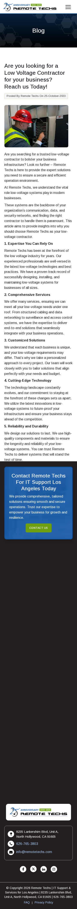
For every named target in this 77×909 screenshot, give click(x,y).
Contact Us (38, 527)
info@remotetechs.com (34, 852)
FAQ (27, 902)
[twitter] (33, 869)
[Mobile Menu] (68, 8)
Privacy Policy (44, 902)
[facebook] (23, 869)
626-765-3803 (27, 844)
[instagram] (54, 869)
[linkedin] (43, 869)
